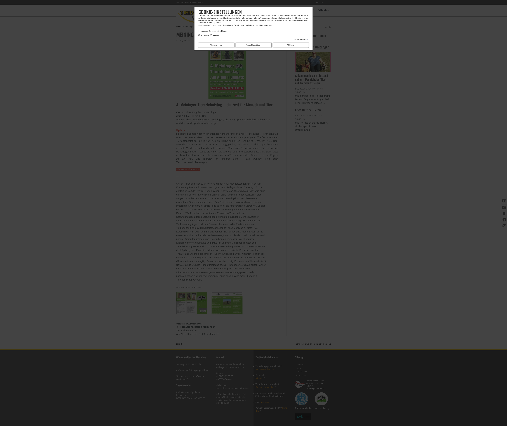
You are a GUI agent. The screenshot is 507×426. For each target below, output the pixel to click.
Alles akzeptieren (216, 45)
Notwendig (205, 36)
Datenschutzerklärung (218, 31)
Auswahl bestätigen (253, 45)
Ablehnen (290, 45)
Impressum (203, 31)
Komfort (216, 36)
